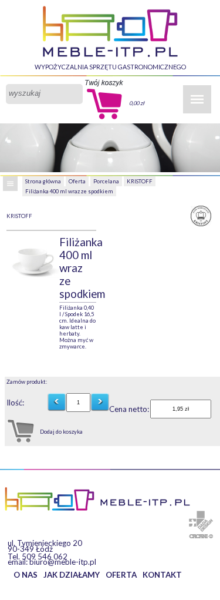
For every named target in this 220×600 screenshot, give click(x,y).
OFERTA (121, 574)
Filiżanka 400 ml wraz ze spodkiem (69, 191)
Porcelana (106, 181)
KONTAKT (162, 574)
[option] (32, 259)
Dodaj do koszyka (61, 431)
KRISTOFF (140, 181)
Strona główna (43, 181)
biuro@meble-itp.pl (62, 562)
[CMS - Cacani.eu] (201, 536)
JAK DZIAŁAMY (71, 574)
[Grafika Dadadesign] (201, 521)
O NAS (25, 574)
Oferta (77, 181)
